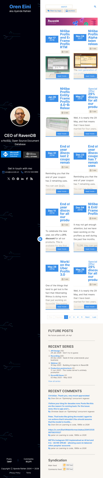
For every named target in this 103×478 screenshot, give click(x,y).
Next (87, 317)
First (50, 317)
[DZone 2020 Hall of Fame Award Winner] (31, 155)
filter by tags (55, 11)
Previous (59, 317)
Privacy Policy (15, 473)
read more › (62, 76)
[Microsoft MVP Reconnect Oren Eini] (11, 154)
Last (94, 317)
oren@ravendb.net (12, 172)
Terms (28, 473)
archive (71, 11)
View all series (54, 381)
